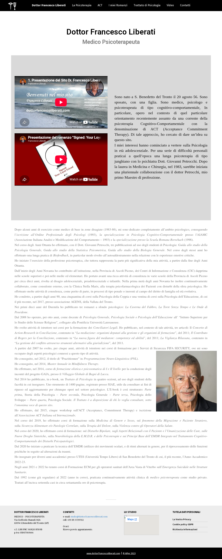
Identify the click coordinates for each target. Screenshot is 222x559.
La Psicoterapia (81, 5)
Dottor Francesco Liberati (49, 5)
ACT (100, 5)
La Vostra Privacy (182, 519)
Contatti (185, 5)
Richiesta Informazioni (185, 529)
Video (170, 5)
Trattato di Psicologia (147, 5)
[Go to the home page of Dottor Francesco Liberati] (12, 6)
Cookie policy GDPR (183, 524)
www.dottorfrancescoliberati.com (103, 553)
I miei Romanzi (118, 5)
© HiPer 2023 (129, 553)
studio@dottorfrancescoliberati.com (89, 516)
